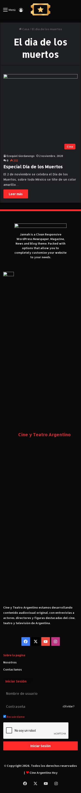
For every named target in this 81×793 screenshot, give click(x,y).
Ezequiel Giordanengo (21, 156)
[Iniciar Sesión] (21, 11)
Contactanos (12, 669)
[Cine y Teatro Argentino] (40, 9)
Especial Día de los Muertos (33, 166)
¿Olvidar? (69, 706)
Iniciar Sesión (40, 746)
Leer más (16, 194)
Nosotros (10, 662)
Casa (25, 29)
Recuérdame (15, 716)
